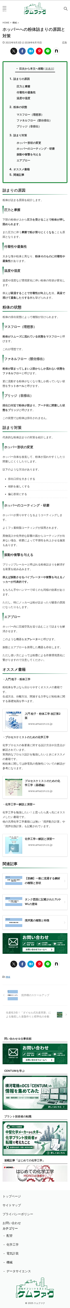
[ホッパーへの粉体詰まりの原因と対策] (30, 51)
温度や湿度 (23, 98)
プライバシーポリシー (18, 1214)
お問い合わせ (12, 1223)
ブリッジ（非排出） (29, 126)
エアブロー (23, 160)
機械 (8, 977)
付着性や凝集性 (26, 92)
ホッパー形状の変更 (29, 142)
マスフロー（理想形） (30, 114)
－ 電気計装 (11, 1253)
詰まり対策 (20, 135)
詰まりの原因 (21, 79)
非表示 (49, 68)
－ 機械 (8, 1262)
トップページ (12, 1196)
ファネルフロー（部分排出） (34, 120)
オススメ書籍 (21, 169)
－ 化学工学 (11, 1244)
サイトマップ (12, 1205)
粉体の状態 (20, 107)
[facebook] (22, 51)
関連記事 (18, 174)
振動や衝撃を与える (29, 154)
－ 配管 (8, 1235)
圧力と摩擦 (23, 86)
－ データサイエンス (17, 1271)
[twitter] (13, 51)
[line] (47, 51)
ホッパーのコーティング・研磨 (36, 148)
